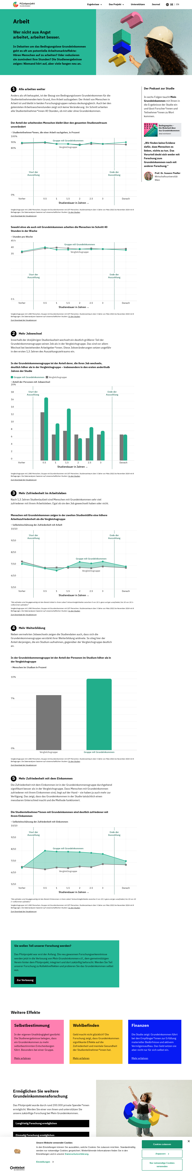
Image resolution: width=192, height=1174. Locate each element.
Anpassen (160, 1153)
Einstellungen (43, 1162)
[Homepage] (24, 4)
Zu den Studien (74, 212)
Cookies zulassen (162, 1144)
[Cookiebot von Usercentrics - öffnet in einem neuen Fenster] (17, 1168)
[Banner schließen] (189, 1141)
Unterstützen (138, 4)
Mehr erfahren (22, 1058)
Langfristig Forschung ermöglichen (36, 1123)
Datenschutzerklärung (76, 1154)
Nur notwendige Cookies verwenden (162, 1165)
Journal (156, 4)
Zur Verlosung (25, 980)
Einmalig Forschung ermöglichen (35, 1135)
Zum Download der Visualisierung (23, 216)
